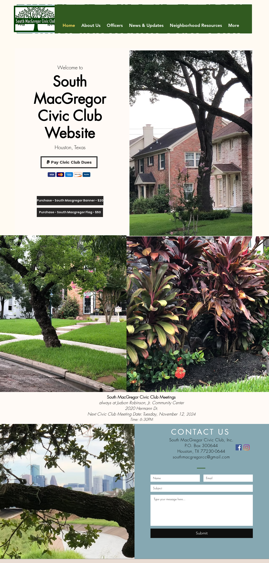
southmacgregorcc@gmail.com (201, 457)
